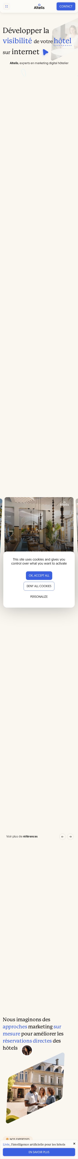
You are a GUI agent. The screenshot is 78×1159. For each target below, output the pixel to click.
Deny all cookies (39, 586)
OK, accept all (39, 575)
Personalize (39, 597)
